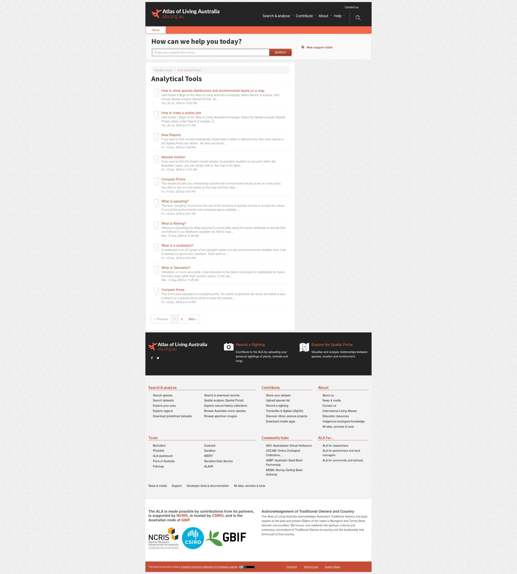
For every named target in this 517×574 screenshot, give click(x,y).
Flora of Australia (164, 461)
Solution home (163, 70)
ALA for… (326, 438)
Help (338, 16)
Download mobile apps (280, 421)
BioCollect (159, 445)
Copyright (291, 566)
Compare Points (173, 179)
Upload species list (278, 400)
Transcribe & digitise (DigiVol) (284, 411)
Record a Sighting (250, 344)
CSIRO (218, 515)
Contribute (305, 16)
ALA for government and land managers (341, 452)
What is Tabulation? (175, 267)
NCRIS (182, 515)
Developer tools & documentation (208, 486)
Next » (193, 319)
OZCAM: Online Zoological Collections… (283, 452)
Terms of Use (311, 566)
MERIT (208, 456)
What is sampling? (175, 201)
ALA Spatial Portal (189, 70)
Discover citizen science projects (286, 416)
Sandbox (209, 450)
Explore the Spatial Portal (332, 344)
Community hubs (275, 438)
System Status (332, 566)
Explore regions (163, 411)
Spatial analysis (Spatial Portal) (224, 400)
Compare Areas (172, 289)
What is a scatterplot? (177, 245)
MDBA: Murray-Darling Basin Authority (284, 472)
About (324, 16)
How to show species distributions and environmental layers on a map (212, 90)
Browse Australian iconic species (225, 411)
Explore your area (164, 405)
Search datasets (163, 400)
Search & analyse (277, 16)
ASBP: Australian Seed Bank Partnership (284, 462)
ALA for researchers (335, 445)
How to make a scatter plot (181, 112)
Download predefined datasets (172, 416)
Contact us (351, 7)
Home (156, 30)
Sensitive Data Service (218, 461)
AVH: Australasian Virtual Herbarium (289, 445)
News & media (332, 400)
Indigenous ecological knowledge (344, 421)
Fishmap (158, 466)
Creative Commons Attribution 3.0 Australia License (209, 566)
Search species (162, 395)
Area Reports (171, 134)
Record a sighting (277, 405)
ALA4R (208, 466)
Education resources (336, 416)
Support (177, 486)
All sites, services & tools (338, 426)
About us (328, 395)
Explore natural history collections (225, 405)
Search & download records (222, 395)
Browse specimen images (220, 416)
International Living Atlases (340, 411)
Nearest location (173, 156)
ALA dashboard (163, 456)
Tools (153, 438)
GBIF (185, 520)
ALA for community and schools (343, 460)
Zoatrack (209, 445)
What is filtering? (173, 223)
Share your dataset (278, 395)
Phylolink (158, 450)
